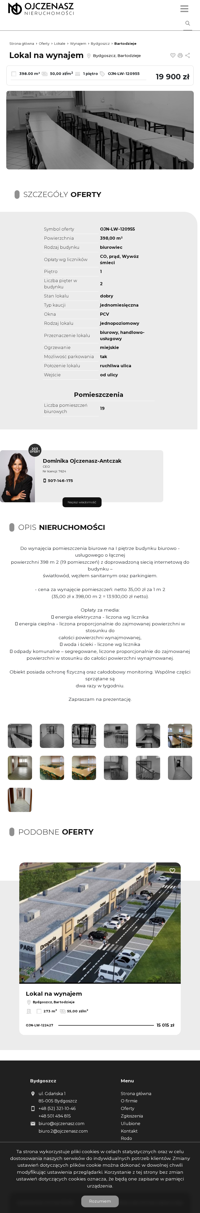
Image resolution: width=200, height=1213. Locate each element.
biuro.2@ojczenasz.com (63, 1131)
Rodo (126, 1138)
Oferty (127, 1108)
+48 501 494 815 (55, 1116)
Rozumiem (100, 1201)
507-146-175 (60, 480)
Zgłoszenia (132, 1116)
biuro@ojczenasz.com (61, 1123)
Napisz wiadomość (82, 502)
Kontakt (129, 1131)
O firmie (129, 1100)
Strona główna (136, 1093)
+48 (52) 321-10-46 (57, 1108)
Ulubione (130, 1123)
